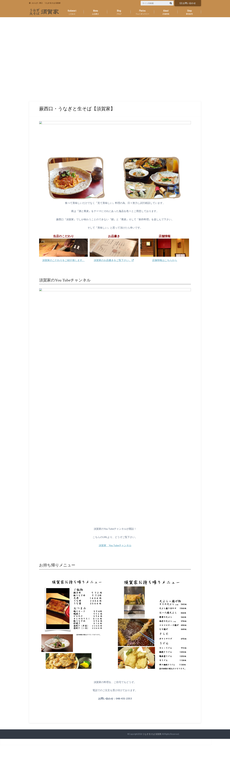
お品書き (95, 12)
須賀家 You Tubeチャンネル (115, 545)
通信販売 (189, 12)
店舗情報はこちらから (164, 260)
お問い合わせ (189, 3)
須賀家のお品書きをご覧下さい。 (112, 260)
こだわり (72, 12)
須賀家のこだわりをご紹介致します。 (63, 260)
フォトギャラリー (142, 12)
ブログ (119, 12)
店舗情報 (165, 12)
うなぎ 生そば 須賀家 (151, 734)
